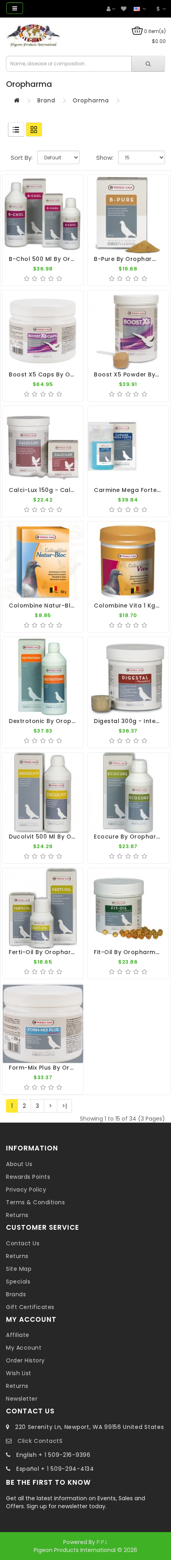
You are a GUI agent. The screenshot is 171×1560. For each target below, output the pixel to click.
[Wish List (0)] (123, 9)
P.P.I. (102, 1542)
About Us (19, 1164)
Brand (46, 100)
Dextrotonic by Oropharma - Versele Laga (74, 721)
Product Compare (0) (11, 141)
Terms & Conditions (35, 1202)
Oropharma (91, 100)
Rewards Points (28, 1177)
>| (64, 1106)
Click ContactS (40, 1441)
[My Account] (111, 9)
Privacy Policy (26, 1190)
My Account (23, 1348)
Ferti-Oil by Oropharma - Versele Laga (68, 952)
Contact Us (22, 1243)
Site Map (18, 1269)
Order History (25, 1360)
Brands (16, 1294)
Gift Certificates (30, 1307)
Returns (17, 1215)
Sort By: (22, 157)
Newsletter (21, 1399)
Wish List (18, 1373)
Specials (18, 1282)
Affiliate (17, 1335)
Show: (104, 157)
